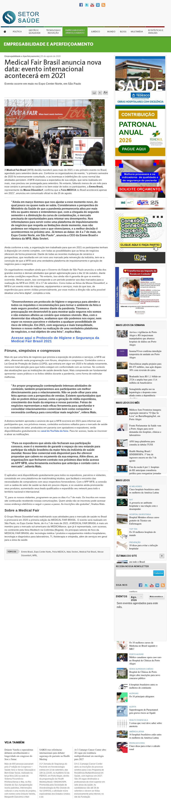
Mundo (111, 31)
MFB (34, 555)
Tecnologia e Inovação (53, 31)
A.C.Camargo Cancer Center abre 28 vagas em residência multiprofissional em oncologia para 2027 (90, 754)
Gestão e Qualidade (34, 31)
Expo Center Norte (42, 552)
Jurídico (95, 31)
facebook (81, 5)
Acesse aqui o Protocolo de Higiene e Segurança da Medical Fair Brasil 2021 (55, 339)
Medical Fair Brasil (87, 552)
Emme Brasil (27, 552)
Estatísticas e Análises (155, 31)
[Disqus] (58, 608)
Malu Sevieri (72, 552)
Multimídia (137, 31)
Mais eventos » (156, 596)
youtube (92, 5)
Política (17, 31)
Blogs (123, 31)
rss (103, 5)
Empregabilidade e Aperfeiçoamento (75, 31)
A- (100, 93)
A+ (106, 92)
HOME (5, 31)
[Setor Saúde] (23, 17)
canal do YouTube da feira (54, 431)
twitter (87, 5)
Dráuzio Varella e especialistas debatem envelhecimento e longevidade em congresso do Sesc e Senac (19, 754)
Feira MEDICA (58, 552)
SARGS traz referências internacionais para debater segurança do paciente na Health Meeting (54, 754)
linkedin (98, 5)
